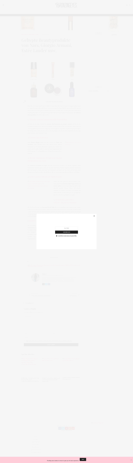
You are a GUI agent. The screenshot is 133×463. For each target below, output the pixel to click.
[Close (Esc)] (94, 216)
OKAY (83, 459)
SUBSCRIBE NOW (66, 232)
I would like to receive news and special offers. (67, 235)
